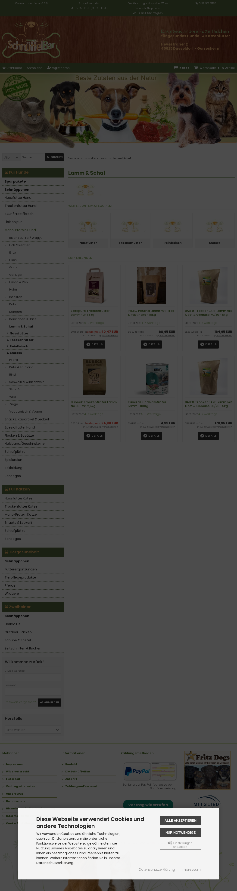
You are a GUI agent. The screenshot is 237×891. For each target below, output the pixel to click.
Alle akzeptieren (180, 820)
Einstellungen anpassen (182, 844)
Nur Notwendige (180, 832)
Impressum (191, 869)
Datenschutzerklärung (157, 869)
